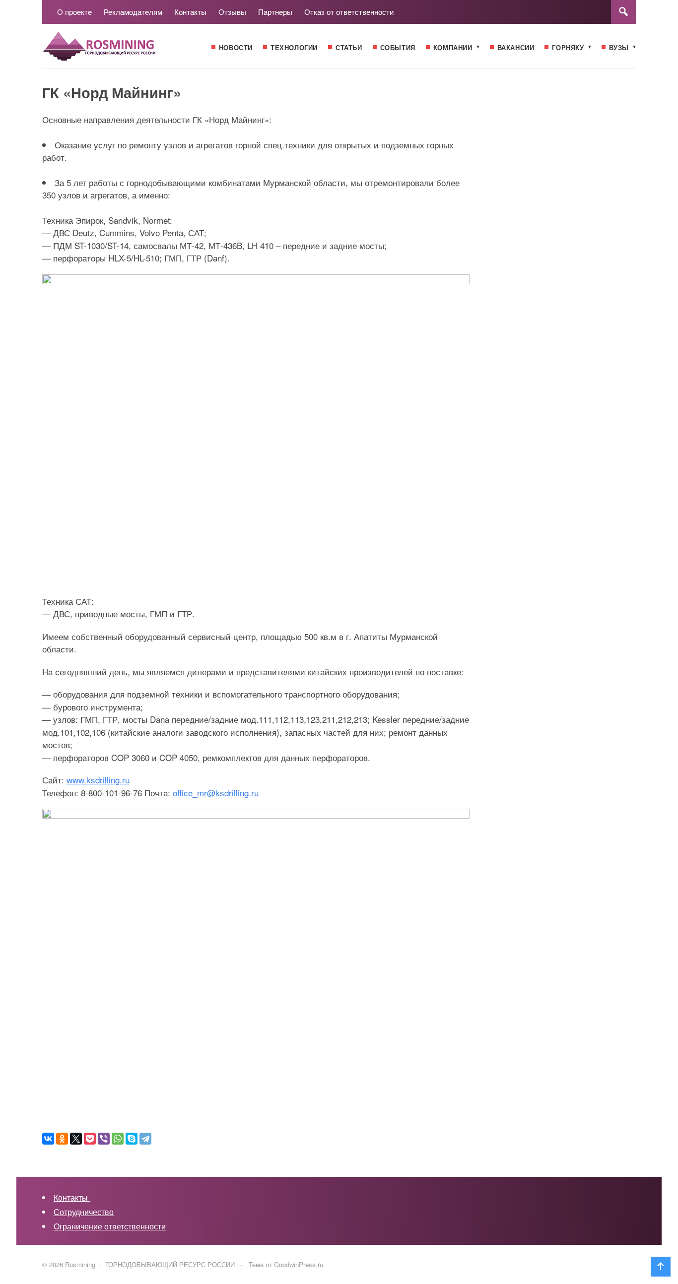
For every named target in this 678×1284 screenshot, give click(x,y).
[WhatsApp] (118, 1139)
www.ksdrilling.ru (98, 779)
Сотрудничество (84, 1212)
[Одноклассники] (62, 1139)
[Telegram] (145, 1139)
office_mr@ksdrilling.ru (216, 792)
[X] (76, 1139)
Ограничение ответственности (110, 1226)
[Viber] (104, 1139)
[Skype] (131, 1139)
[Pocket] (90, 1139)
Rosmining (116, 51)
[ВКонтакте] (48, 1139)
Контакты (72, 1197)
